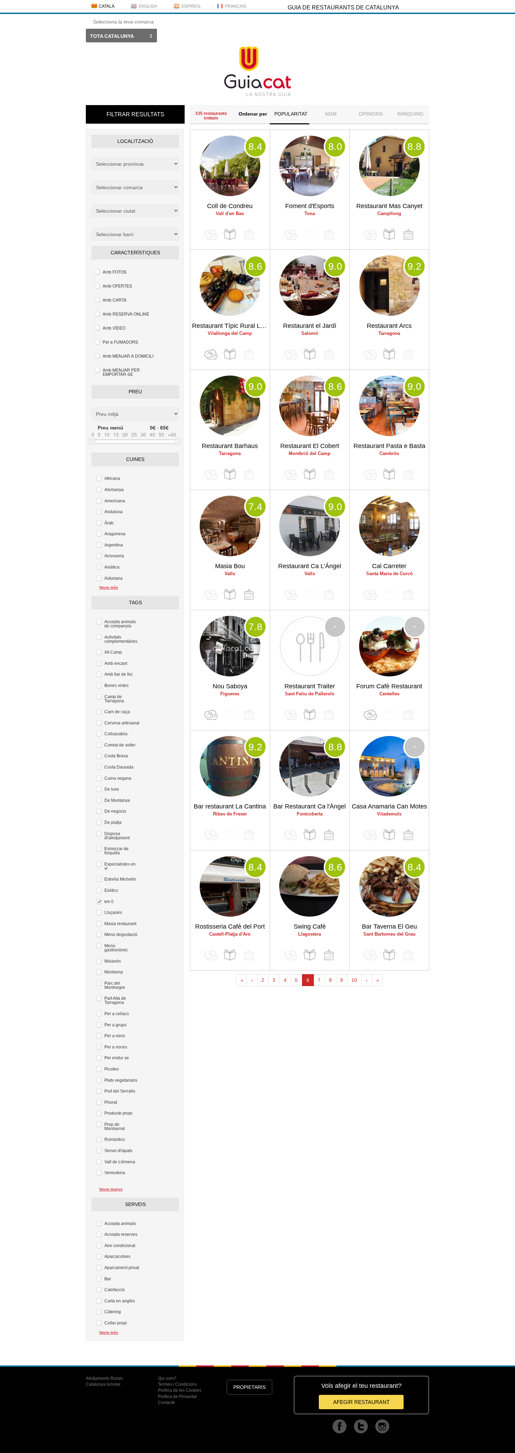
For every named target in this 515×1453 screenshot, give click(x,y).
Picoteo (111, 1069)
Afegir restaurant (361, 1402)
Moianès (112, 961)
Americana (114, 500)
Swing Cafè (310, 926)
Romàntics (114, 1139)
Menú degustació (120, 934)
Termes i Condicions (177, 1384)
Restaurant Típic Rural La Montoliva (231, 325)
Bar (107, 1278)
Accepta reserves (120, 1234)
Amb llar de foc (118, 674)
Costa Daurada (118, 767)
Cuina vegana (117, 778)
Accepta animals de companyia (120, 623)
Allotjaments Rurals (104, 1378)
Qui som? (167, 1378)
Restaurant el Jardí (309, 325)
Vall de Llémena (119, 1161)
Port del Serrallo (119, 1091)
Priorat (110, 1102)
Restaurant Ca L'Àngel (309, 566)
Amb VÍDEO (114, 328)
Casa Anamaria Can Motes (389, 806)
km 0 (109, 901)
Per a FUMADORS (120, 342)
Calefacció (114, 1289)
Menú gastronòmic (116, 947)
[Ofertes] (211, 354)
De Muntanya (117, 800)
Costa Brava (116, 755)
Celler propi (115, 1323)
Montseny (113, 972)
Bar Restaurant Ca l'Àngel (309, 806)
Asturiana (113, 578)
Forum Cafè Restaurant (389, 686)
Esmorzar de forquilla (116, 850)
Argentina (113, 545)
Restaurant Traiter (309, 686)
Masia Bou (230, 566)
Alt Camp (113, 652)
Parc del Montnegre (114, 985)
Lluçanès (113, 912)
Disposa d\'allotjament (117, 835)
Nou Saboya (230, 686)
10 (354, 980)
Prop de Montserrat (114, 1126)
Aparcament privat (121, 1267)
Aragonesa (114, 533)
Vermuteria (114, 1172)
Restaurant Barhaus (230, 445)
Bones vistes (116, 685)
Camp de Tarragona (114, 698)
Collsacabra (116, 733)
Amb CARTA (114, 300)
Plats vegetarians (120, 1080)
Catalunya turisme (103, 1384)
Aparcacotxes (117, 1256)
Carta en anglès (119, 1301)
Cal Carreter (389, 566)
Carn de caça (117, 711)
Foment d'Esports (309, 205)
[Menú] (230, 234)
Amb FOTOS (114, 272)
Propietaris (249, 1387)
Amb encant (115, 663)
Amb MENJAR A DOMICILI (128, 356)
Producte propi (118, 1113)
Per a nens (114, 1035)
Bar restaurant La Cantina (230, 806)
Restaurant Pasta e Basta (389, 445)
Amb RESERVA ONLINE (126, 314)
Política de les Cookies (179, 1390)
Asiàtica (111, 567)
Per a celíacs (116, 1013)
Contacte (166, 1402)
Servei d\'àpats (118, 1150)
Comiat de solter (120, 745)
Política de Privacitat (177, 1396)
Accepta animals (120, 1223)
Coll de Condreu (230, 205)
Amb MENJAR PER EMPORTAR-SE (121, 372)
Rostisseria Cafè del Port (230, 926)
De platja (113, 822)
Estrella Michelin (120, 879)
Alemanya (114, 489)
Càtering (112, 1311)
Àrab (109, 523)
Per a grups (115, 1024)
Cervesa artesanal (121, 723)
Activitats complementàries (120, 639)
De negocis (115, 811)
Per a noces (115, 1047)
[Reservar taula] (408, 234)
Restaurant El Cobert (309, 445)
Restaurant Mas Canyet (389, 205)
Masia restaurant (120, 923)
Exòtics (111, 890)
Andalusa (113, 511)
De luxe (111, 789)
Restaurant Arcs (389, 325)
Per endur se (116, 1057)
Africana (112, 478)
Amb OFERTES (117, 286)
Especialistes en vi (120, 866)
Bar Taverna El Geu (389, 926)
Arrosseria (114, 555)
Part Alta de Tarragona (115, 1000)
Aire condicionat (119, 1245)
